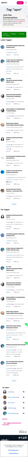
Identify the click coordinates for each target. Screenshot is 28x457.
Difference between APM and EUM (16, 344)
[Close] (25, 443)
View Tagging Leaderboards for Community (11, 423)
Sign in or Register (18, 21)
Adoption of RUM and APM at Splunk (14, 138)
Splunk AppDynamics (11, 49)
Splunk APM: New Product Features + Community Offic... (14, 190)
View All (14, 204)
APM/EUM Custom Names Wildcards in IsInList (13, 326)
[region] (14, 449)
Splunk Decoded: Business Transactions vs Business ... (14, 95)
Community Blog (10, 98)
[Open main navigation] (26, 2)
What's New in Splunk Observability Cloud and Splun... (15, 124)
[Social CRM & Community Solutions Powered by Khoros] (22, 431)
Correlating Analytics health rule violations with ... (15, 46)
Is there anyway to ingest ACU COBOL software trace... (14, 61)
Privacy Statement (13, 450)
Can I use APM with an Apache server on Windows (14, 362)
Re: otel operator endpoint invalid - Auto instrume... (16, 157)
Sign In (20, 2)
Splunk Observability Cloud (12, 64)
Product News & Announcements (14, 127)
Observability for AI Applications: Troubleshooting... (15, 110)
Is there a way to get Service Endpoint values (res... (14, 171)
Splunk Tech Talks (10, 141)
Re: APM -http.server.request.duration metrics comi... (14, 80)
